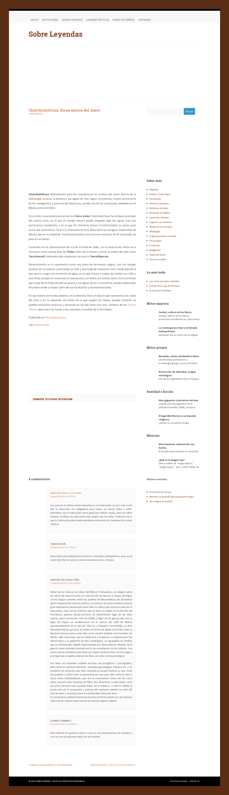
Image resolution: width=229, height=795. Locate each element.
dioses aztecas (41, 325)
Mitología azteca (55, 317)
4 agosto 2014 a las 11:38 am (63, 496)
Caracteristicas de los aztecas (65, 493)
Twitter (189, 19)
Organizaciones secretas (162, 236)
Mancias (153, 435)
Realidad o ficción (160, 391)
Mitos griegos (157, 347)
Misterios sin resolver (161, 226)
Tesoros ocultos (158, 259)
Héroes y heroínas (159, 203)
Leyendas (144, 19)
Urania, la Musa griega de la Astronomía (51, 765)
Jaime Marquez (36, 114)
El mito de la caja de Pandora (164, 285)
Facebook (182, 19)
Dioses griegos (72, 19)
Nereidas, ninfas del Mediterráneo (179, 356)
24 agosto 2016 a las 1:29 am (63, 547)
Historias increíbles (159, 212)
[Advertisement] (114, 74)
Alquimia (153, 189)
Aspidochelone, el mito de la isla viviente (112, 765)
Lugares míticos (97, 19)
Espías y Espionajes (159, 194)
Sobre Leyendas (55, 34)
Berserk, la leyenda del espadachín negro (171, 496)
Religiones (155, 250)
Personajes (155, 240)
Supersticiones (157, 254)
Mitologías (50, 19)
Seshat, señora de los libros (175, 312)
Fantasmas (155, 198)
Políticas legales (178, 781)
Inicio (34, 19)
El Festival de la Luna (160, 492)
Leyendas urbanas (159, 217)
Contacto (194, 781)
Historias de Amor (159, 208)
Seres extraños (124, 19)
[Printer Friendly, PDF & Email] (39, 334)
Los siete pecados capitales (164, 281)
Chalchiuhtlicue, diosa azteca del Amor (64, 110)
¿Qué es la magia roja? (172, 460)
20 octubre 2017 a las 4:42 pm (63, 724)
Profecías (154, 245)
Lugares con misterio (160, 222)
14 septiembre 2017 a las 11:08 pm (65, 583)
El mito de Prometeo (160, 290)
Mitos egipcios (158, 303)
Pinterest (196, 19)
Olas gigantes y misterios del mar (178, 400)
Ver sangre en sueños (161, 501)
